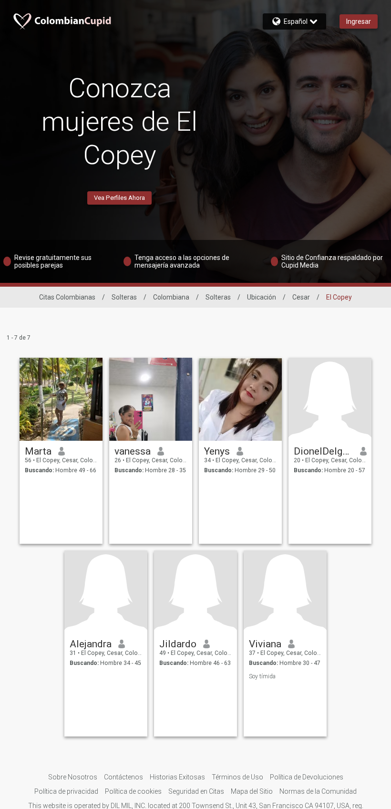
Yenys (217, 451)
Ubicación (261, 297)
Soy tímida (262, 676)
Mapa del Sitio (252, 791)
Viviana (265, 644)
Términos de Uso (237, 777)
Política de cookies (133, 791)
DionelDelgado (323, 451)
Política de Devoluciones (306, 777)
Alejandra (91, 644)
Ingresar (358, 21)
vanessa (132, 451)
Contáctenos (123, 777)
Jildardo (177, 644)
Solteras (124, 297)
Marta (38, 451)
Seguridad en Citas (196, 791)
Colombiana (171, 297)
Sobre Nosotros (72, 777)
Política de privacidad (66, 791)
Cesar (301, 297)
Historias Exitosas (177, 777)
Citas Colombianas (67, 297)
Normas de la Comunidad (318, 791)
